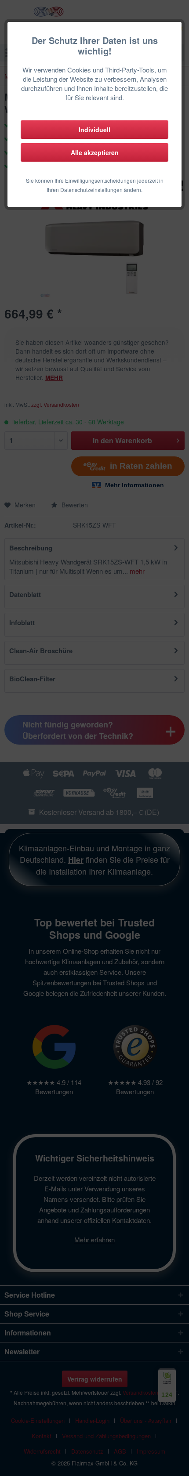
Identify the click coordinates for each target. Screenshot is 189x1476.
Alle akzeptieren (95, 152)
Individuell (94, 129)
